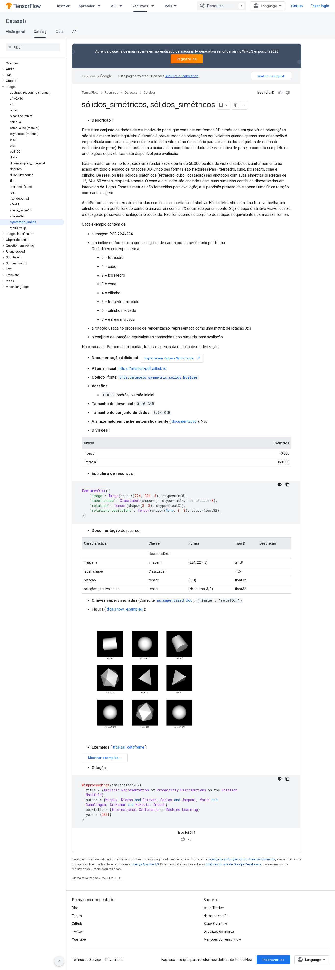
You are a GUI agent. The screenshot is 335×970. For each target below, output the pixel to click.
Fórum (77, 916)
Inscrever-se (273, 959)
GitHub (297, 6)
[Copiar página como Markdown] (236, 105)
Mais (168, 6)
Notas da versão (216, 916)
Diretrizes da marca (219, 931)
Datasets (16, 21)
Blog (75, 908)
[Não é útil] (287, 92)
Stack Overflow (215, 924)
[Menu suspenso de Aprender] (100, 6)
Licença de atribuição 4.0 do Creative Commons (241, 859)
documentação (184, 421)
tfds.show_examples (125, 609)
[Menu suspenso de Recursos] (154, 6)
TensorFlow (90, 92)
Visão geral (15, 31)
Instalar (63, 6)
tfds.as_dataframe (128, 747)
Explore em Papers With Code (172, 358)
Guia (59, 31)
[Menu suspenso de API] (122, 6)
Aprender (86, 6)
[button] (32, 69)
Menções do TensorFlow (222, 939)
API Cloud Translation (181, 76)
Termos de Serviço (86, 960)
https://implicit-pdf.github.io (142, 368)
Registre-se (187, 59)
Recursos (140, 6)
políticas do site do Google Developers (233, 864)
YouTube (79, 939)
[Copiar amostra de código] (287, 484)
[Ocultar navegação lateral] (59, 961)
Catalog (40, 31)
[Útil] (280, 92)
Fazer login (320, 6)
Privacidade (114, 960)
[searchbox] (33, 47)
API (113, 6)
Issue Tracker (214, 908)
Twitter (77, 931)
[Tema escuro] (279, 484)
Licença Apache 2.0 (145, 864)
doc (174, 600)
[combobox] (221, 5)
